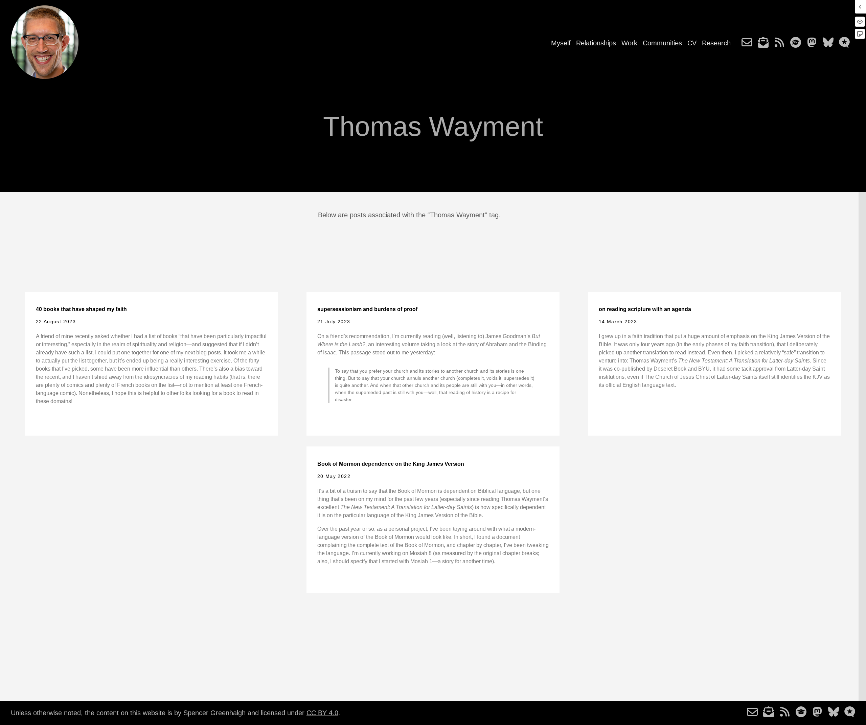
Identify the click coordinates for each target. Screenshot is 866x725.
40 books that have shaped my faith (81, 309)
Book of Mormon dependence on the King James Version (390, 464)
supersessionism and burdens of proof (367, 309)
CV (692, 43)
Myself (561, 43)
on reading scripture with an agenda (645, 309)
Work (629, 43)
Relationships (596, 43)
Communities (662, 43)
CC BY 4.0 (322, 713)
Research (716, 43)
